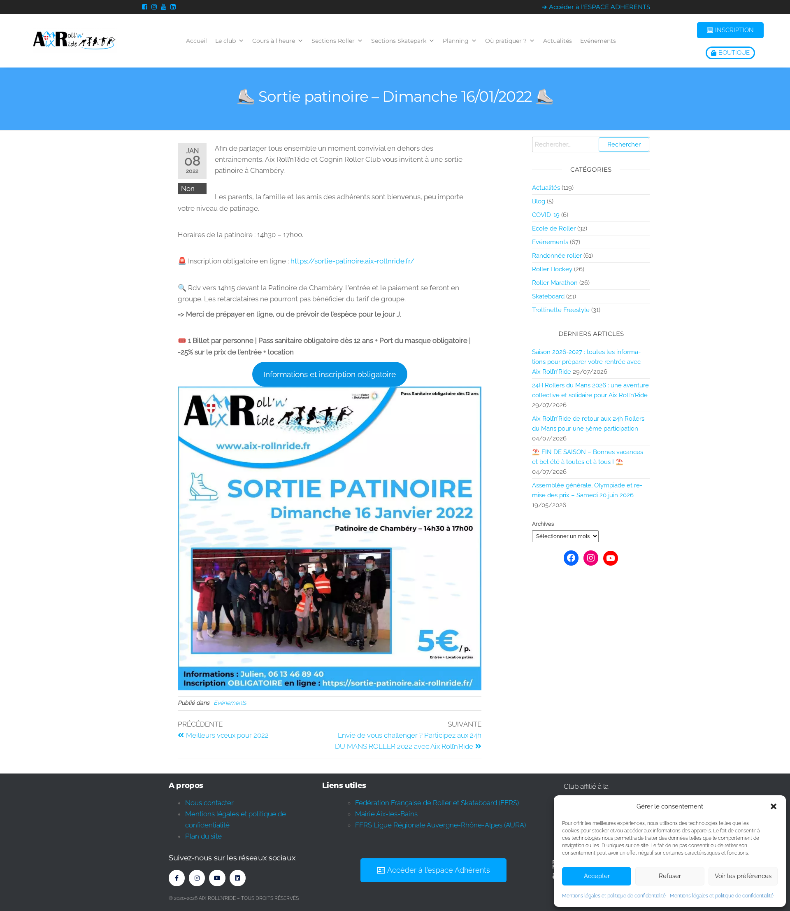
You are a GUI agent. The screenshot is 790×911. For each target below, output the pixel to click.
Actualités (557, 40)
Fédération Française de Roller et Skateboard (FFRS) (437, 803)
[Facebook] (571, 557)
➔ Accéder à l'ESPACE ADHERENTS (596, 7)
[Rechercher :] (591, 144)
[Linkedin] (238, 878)
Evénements (598, 40)
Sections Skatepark (398, 40)
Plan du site (203, 836)
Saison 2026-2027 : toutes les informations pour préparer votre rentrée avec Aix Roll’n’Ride (586, 361)
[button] (773, 806)
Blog (538, 201)
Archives (543, 524)
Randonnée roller (557, 255)
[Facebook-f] (177, 878)
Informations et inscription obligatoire (329, 374)
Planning (456, 40)
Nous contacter (209, 803)
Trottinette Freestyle (561, 310)
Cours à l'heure (273, 40)
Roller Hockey (552, 269)
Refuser (670, 876)
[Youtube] (217, 878)
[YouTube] (610, 558)
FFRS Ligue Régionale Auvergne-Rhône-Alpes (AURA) (440, 825)
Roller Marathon (555, 283)
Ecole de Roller (554, 228)
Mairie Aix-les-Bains (386, 814)
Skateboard (548, 296)
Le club (225, 40)
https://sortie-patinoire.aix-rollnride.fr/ (352, 261)
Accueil (196, 40)
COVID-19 (546, 215)
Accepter (597, 876)
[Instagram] (590, 557)
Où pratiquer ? (506, 40)
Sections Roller (333, 40)
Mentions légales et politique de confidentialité (614, 896)
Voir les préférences (743, 876)
